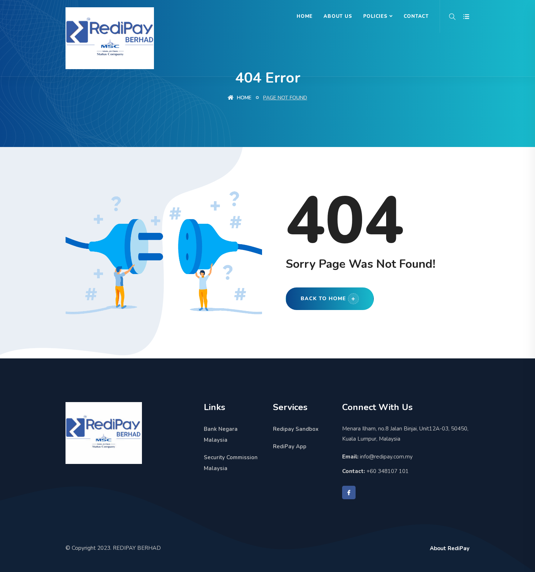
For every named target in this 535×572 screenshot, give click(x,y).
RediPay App (289, 446)
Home (305, 16)
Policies (375, 16)
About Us (338, 16)
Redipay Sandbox (295, 429)
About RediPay (449, 548)
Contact (416, 16)
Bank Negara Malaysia (221, 434)
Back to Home (323, 298)
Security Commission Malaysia (231, 463)
